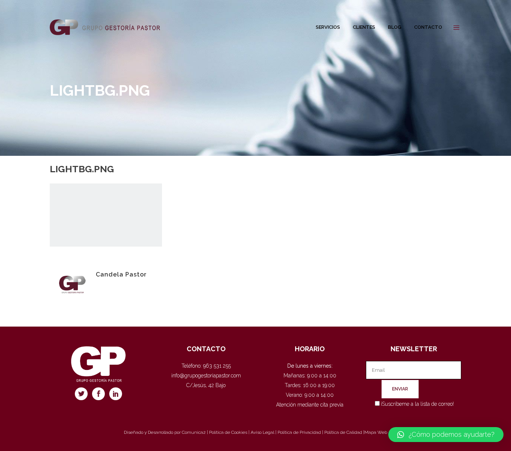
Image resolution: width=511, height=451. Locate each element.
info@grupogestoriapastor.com (206, 376)
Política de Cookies (228, 432)
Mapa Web (375, 432)
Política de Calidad (343, 432)
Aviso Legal (262, 432)
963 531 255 (217, 366)
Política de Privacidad (299, 432)
